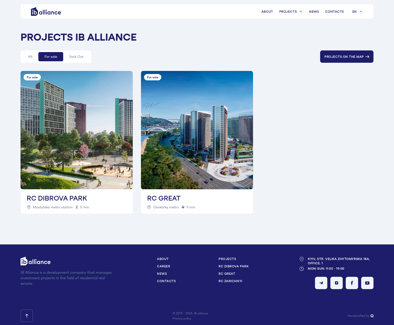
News (314, 12)
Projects (288, 12)
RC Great (227, 274)
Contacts (334, 12)
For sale (51, 56)
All (30, 56)
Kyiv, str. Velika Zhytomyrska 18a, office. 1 (339, 261)
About (267, 12)
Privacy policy (182, 318)
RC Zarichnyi (230, 281)
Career (163, 266)
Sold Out (76, 56)
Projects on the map (344, 57)
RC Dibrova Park (234, 266)
